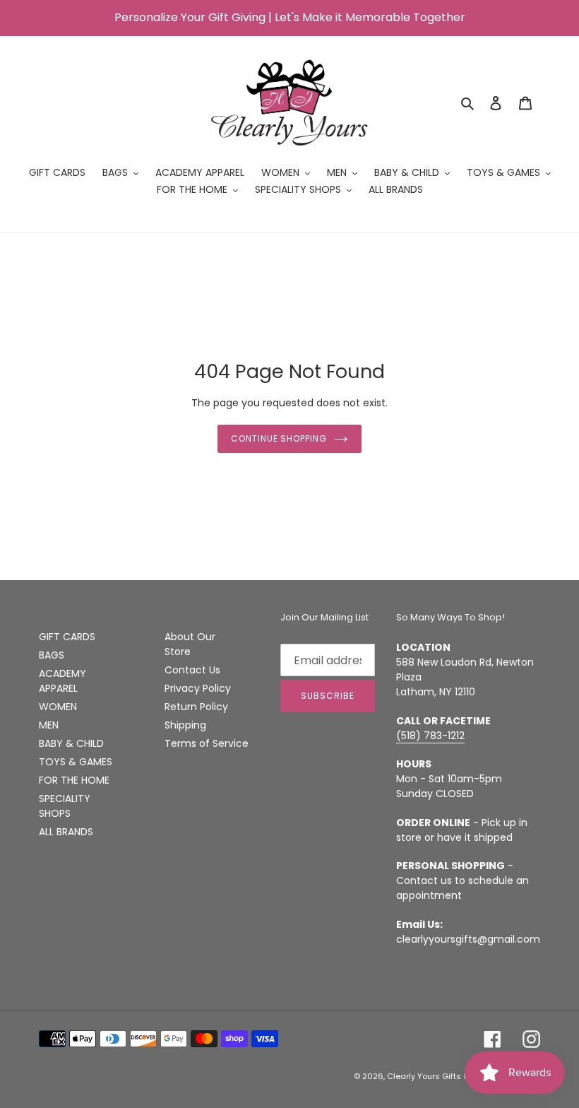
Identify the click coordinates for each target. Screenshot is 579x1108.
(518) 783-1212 (430, 736)
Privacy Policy (198, 688)
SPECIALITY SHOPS (64, 805)
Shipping (185, 725)
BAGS (51, 655)
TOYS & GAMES (75, 762)
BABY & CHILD (71, 743)
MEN (49, 725)
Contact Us (192, 670)
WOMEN (58, 707)
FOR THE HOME (74, 780)
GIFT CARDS (67, 637)
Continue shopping (279, 438)
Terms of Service (207, 743)
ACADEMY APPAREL (62, 680)
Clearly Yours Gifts (424, 1076)
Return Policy (196, 707)
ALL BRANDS (66, 832)
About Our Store (190, 644)
